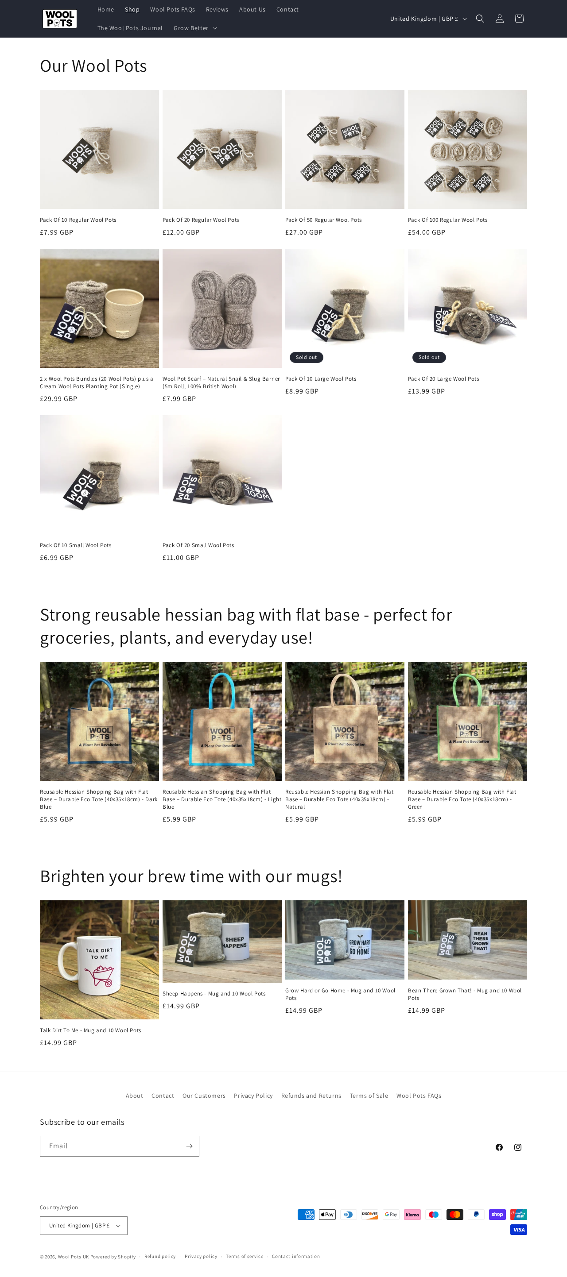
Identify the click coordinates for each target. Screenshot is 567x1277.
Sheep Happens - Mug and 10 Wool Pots (214, 993)
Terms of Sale (369, 1096)
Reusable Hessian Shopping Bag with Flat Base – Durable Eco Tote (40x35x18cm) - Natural (339, 799)
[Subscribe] (189, 1146)
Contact (162, 1096)
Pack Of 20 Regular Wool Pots (201, 220)
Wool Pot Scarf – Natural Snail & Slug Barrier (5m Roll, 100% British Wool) (221, 382)
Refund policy (160, 1256)
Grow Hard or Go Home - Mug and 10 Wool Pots (340, 994)
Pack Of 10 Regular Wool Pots (78, 220)
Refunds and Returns (311, 1096)
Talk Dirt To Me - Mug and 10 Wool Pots (90, 1030)
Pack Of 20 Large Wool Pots (443, 378)
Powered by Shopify (113, 1257)
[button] (194, 28)
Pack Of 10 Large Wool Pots (321, 378)
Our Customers (204, 1096)
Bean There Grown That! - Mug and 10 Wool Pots (465, 994)
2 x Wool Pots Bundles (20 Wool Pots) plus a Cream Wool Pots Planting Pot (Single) (97, 382)
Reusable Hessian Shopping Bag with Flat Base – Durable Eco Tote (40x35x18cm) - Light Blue (222, 799)
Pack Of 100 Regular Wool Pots (447, 220)
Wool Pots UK (73, 1257)
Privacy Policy (253, 1096)
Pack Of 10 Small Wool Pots (76, 545)
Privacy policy (201, 1256)
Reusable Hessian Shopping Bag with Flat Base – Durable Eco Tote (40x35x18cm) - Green (462, 799)
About (135, 1096)
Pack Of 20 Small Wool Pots (198, 545)
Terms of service (244, 1256)
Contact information (296, 1256)
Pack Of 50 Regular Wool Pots (323, 220)
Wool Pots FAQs (418, 1096)
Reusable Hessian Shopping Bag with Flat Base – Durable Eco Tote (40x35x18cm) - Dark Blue (99, 799)
